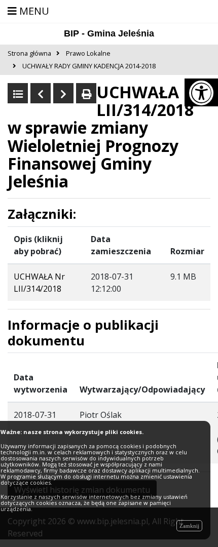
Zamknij (189, 526)
